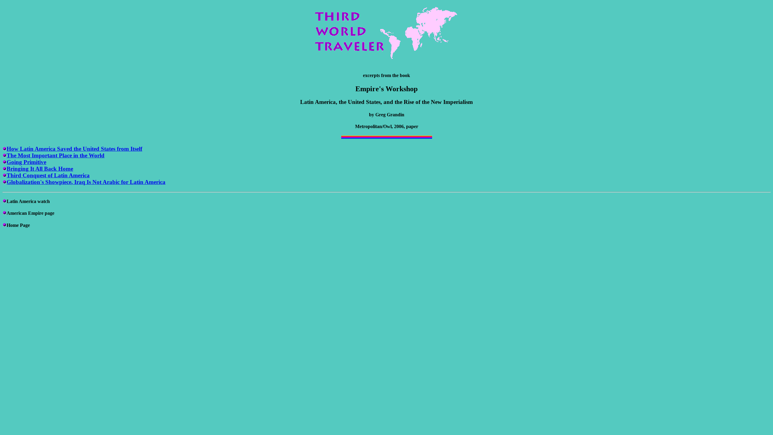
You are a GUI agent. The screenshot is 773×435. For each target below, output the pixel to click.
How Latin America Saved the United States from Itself (74, 149)
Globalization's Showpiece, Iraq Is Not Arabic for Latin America (86, 182)
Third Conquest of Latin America (48, 175)
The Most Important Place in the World (55, 155)
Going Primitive (26, 162)
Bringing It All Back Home (40, 169)
